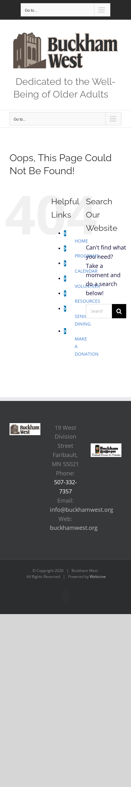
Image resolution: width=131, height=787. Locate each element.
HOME (81, 241)
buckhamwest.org (74, 527)
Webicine (98, 576)
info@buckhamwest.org (81, 509)
